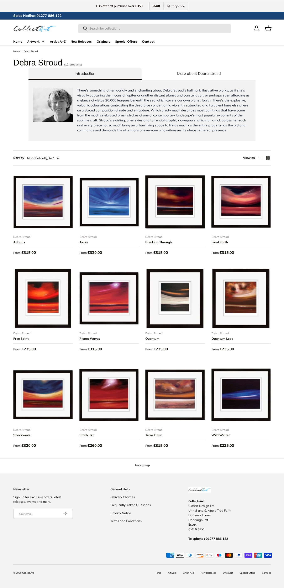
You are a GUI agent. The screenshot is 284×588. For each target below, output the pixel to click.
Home (17, 42)
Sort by (18, 158)
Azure (83, 242)
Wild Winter (220, 435)
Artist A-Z (58, 42)
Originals (103, 42)
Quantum (152, 339)
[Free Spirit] (43, 298)
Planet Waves (89, 339)
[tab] (85, 74)
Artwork (33, 42)
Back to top (142, 465)
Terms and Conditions (126, 521)
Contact (148, 42)
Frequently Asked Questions (130, 505)
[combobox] (154, 28)
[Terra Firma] (175, 395)
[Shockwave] (43, 395)
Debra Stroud (30, 51)
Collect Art (28, 572)
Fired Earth (219, 242)
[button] (268, 28)
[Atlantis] (43, 202)
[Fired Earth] (241, 202)
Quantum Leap (222, 339)
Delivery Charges (122, 497)
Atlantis (19, 242)
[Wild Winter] (241, 395)
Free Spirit (21, 339)
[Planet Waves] (109, 298)
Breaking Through (158, 242)
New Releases (81, 42)
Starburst (86, 435)
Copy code (178, 6)
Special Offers (126, 42)
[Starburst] (109, 395)
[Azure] (109, 202)
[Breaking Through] (175, 202)
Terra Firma (153, 435)
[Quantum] (175, 298)
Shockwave (21, 435)
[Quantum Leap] (241, 298)
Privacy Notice (120, 513)
